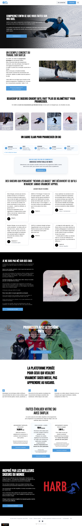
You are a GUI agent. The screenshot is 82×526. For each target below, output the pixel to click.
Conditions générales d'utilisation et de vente (51, 518)
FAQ (71, 518)
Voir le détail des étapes (11, 152)
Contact (30, 518)
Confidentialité (66, 518)
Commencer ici (41, 170)
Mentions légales (37, 518)
